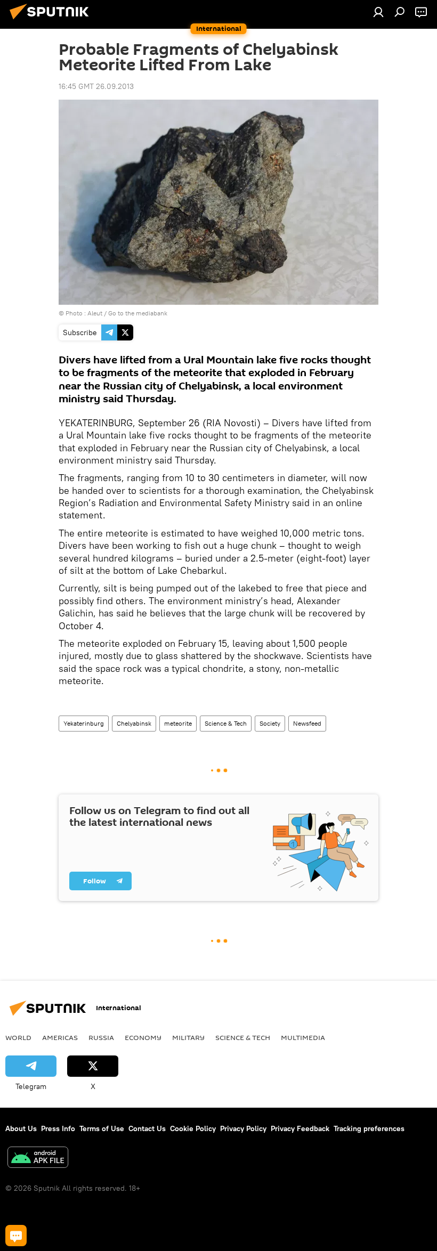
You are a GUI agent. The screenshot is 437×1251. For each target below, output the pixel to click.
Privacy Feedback (300, 1128)
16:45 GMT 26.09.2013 (96, 86)
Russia (101, 1037)
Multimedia (303, 1037)
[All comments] (16, 1235)
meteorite (178, 723)
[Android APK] (38, 1159)
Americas (60, 1037)
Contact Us (147, 1128)
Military (188, 1037)
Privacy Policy (243, 1128)
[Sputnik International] (52, 21)
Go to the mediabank (137, 313)
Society (270, 723)
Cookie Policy (193, 1128)
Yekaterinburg (83, 723)
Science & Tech (226, 723)
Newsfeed (307, 723)
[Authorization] (378, 11)
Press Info (58, 1128)
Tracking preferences (369, 1128)
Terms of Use (101, 1128)
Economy (143, 1037)
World (18, 1037)
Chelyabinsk (134, 723)
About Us (21, 1128)
